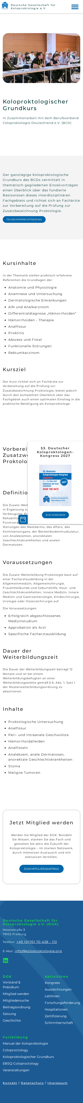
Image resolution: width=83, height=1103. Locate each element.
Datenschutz (32, 1083)
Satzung (9, 1014)
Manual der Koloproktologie (25, 1043)
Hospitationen (56, 1009)
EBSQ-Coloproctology (21, 1063)
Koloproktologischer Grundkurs (28, 1057)
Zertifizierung (56, 1016)
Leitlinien (52, 996)
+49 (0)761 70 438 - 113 (36, 942)
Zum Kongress (55, 514)
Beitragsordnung (16, 1007)
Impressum (57, 1083)
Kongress (52, 983)
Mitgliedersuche (16, 1000)
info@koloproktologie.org (38, 951)
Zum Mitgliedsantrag (41, 869)
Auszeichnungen (58, 989)
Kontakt (10, 1083)
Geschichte (12, 1020)
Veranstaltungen (16, 1070)
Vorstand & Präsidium (11, 984)
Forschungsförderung (62, 1003)
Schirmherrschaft (59, 1023)
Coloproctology (15, 1050)
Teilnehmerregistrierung (24, 219)
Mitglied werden (16, 994)
